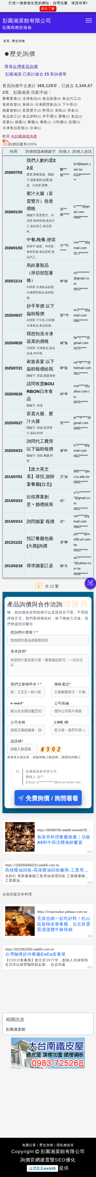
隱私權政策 (65, 1145)
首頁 (6, 41)
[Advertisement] (48, 987)
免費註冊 (29, 1145)
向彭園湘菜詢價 (24, 136)
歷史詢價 (18, 41)
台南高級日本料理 (17, 894)
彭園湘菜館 (16, 1029)
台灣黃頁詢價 (25, 66)
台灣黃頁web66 (42, 1168)
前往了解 (48, 8)
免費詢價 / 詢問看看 (52, 798)
